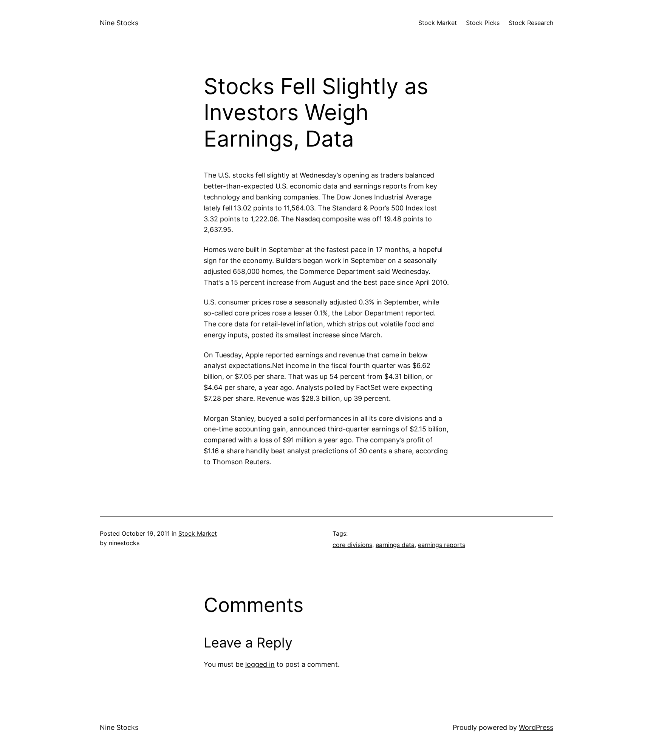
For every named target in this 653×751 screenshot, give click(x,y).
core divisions (352, 545)
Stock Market (197, 533)
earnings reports (441, 545)
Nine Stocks (119, 23)
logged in (260, 664)
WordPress (536, 727)
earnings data (395, 545)
